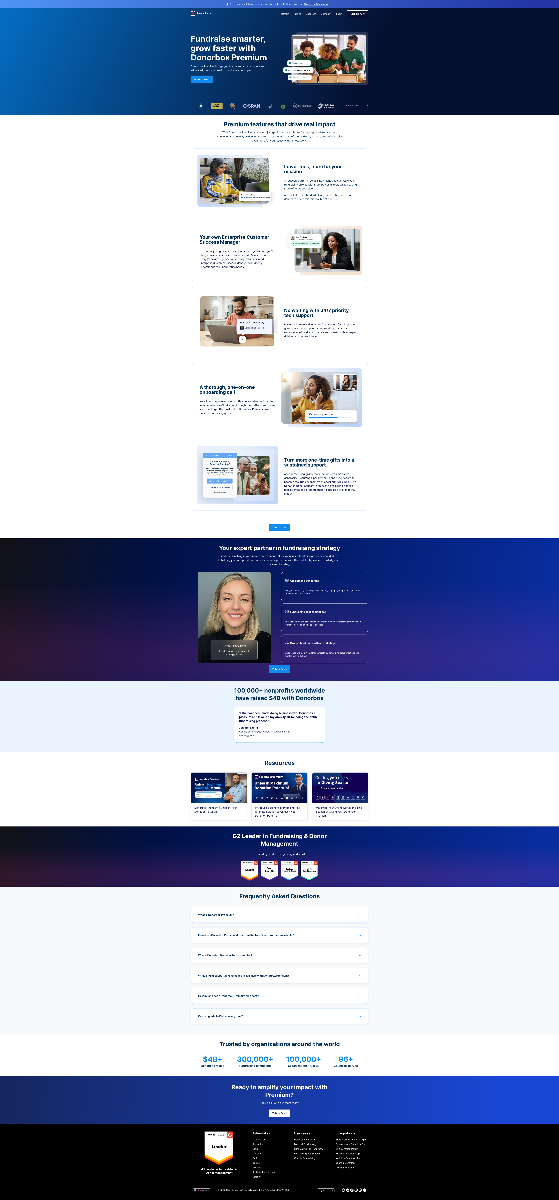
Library (257, 1176)
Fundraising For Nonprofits (308, 1148)
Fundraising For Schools (307, 1153)
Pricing (297, 13)
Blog (255, 1148)
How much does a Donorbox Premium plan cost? (228, 995)
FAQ (255, 1158)
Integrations (345, 1133)
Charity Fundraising (304, 1158)
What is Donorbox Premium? (216, 914)
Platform (284, 13)
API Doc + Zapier (345, 1167)
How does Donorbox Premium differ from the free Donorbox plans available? (246, 935)
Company (326, 13)
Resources (310, 13)
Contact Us (259, 1139)
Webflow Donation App (348, 1158)
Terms (256, 1162)
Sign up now (358, 13)
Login (339, 13)
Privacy (257, 1167)
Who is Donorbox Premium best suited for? (225, 955)
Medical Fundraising (305, 1144)
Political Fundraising (305, 1139)
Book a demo (201, 79)
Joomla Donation (345, 1162)
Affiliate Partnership (264, 1172)
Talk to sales (279, 527)
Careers (257, 1153)
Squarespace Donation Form (351, 1144)
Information (262, 1133)
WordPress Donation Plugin (351, 1139)
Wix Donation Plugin (347, 1148)
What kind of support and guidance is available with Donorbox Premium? (243, 975)
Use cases (302, 1133)
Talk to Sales (279, 669)
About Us (258, 1144)
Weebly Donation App (348, 1153)
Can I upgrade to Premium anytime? (220, 1016)
